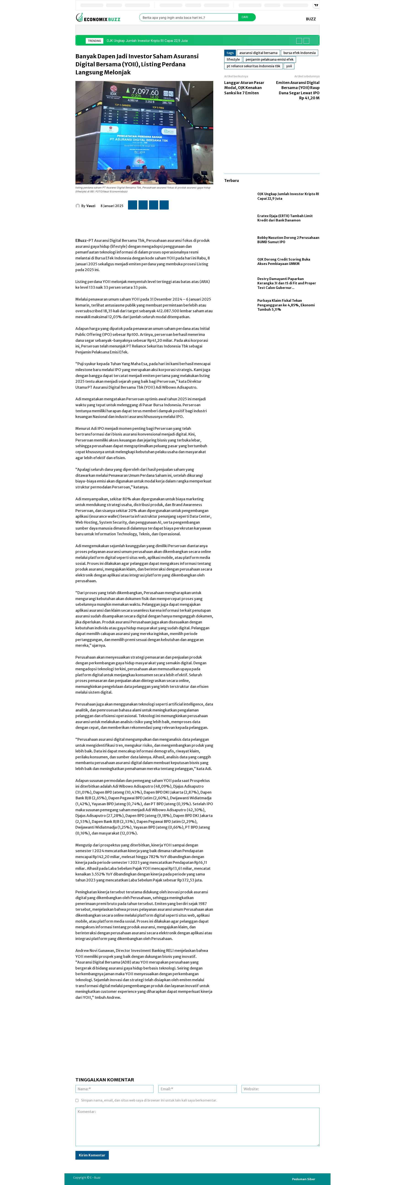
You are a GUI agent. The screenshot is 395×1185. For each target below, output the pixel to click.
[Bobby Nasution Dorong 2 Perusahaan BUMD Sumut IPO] (238, 240)
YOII (289, 66)
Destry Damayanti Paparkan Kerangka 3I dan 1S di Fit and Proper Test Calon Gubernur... (286, 283)
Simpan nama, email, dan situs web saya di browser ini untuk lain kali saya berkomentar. (149, 1100)
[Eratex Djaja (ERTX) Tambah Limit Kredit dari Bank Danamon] (238, 218)
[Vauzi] (78, 206)
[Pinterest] (153, 205)
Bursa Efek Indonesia (299, 53)
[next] (306, 41)
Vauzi (90, 206)
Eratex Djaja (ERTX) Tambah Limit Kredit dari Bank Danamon (285, 218)
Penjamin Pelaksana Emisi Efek (270, 59)
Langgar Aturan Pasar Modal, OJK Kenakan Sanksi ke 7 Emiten (244, 87)
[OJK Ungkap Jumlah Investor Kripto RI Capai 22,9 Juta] (238, 196)
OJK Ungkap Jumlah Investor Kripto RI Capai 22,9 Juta (147, 41)
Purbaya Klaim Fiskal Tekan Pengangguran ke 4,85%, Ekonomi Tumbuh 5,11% (286, 305)
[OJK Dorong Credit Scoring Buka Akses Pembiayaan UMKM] (238, 261)
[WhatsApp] (164, 205)
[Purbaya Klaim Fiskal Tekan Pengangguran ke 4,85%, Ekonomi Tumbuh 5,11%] (238, 305)
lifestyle (233, 59)
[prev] (299, 41)
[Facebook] (132, 205)
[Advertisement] (158, 221)
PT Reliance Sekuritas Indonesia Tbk (253, 66)
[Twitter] (143, 205)
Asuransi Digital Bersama (258, 53)
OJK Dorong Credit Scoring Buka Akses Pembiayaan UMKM (283, 261)
